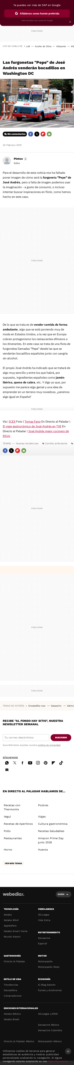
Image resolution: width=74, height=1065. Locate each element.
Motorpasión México (50, 1041)
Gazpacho (56, 705)
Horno (8, 849)
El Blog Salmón (47, 984)
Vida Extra (44, 920)
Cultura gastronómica (52, 823)
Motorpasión (45, 961)
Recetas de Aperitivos (18, 823)
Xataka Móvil (11, 920)
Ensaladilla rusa (37, 705)
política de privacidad (49, 745)
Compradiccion (13, 995)
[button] (20, 159)
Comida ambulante (56, 443)
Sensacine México (48, 1024)
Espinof (42, 943)
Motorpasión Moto (48, 966)
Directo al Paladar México (19, 1041)
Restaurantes (13, 838)
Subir (61, 894)
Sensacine (44, 938)
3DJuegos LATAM (48, 1013)
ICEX (12, 421)
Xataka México (12, 1013)
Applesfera (10, 925)
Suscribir (61, 737)
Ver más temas (13, 863)
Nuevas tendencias (27, 443)
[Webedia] (13, 896)
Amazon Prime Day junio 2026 (51, 840)
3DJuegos (43, 914)
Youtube (30, 762)
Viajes (42, 816)
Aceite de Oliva (43, 46)
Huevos (43, 849)
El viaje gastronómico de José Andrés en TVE (32, 426)
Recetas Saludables (51, 831)
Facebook (30, 134)
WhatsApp (7, 762)
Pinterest (45, 762)
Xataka (8, 914)
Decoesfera (10, 990)
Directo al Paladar (14, 961)
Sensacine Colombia (50, 1030)
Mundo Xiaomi (12, 936)
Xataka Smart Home (15, 931)
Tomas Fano (33, 421)
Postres (43, 805)
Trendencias (11, 984)
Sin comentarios (16, 134)
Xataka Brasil (11, 1019)
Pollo (7, 831)
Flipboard (43, 134)
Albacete (61, 46)
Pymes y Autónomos (50, 990)
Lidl (28, 46)
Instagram (38, 762)
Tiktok (61, 762)
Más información (58, 1061)
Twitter (36, 134)
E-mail (49, 134)
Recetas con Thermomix (12, 807)
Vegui (7, 816)
